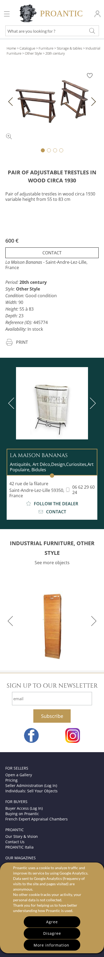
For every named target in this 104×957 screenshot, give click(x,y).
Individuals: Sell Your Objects (31, 790)
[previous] (12, 403)
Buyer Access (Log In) (24, 808)
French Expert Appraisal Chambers (36, 819)
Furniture (46, 48)
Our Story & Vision (21, 836)
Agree (52, 921)
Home (11, 48)
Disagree (52, 933)
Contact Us (15, 841)
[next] (91, 403)
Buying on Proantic (22, 813)
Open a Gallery (18, 774)
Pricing (11, 780)
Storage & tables (69, 48)
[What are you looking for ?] (92, 31)
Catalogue (27, 48)
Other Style (33, 53)
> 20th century (54, 53)
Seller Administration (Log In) (31, 785)
